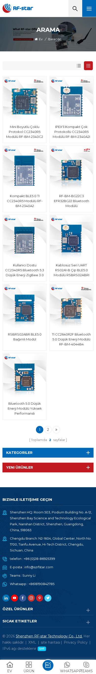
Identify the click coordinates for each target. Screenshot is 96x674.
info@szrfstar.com (38, 567)
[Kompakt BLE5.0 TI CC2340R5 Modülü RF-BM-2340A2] (24, 168)
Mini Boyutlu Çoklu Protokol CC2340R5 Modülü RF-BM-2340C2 (24, 132)
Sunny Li (28, 575)
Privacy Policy (76, 642)
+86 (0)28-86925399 (39, 559)
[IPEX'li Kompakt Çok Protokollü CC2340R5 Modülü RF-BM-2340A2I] (71, 98)
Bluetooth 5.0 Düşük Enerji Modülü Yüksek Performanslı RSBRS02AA (25, 408)
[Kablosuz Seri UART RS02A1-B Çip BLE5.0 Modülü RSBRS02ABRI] (71, 237)
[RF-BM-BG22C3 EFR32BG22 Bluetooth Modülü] (71, 168)
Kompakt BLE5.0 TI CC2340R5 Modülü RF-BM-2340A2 (25, 201)
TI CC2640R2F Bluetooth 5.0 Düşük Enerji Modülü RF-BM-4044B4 (71, 339)
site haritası (50, 642)
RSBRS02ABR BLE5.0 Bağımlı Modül (25, 336)
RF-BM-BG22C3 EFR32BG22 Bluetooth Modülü (71, 201)
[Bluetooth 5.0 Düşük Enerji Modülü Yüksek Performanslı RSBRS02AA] (24, 375)
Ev (41, 39)
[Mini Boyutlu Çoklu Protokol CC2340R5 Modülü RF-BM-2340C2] (24, 98)
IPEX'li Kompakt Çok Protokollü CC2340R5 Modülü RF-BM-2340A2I (71, 132)
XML (32, 642)
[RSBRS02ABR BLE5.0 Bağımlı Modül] (24, 306)
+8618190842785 (41, 584)
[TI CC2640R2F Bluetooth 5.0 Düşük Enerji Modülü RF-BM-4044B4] (71, 306)
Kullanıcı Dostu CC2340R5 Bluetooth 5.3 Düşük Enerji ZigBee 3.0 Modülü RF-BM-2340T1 (24, 270)
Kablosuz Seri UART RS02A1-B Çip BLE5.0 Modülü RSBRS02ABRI (71, 270)
